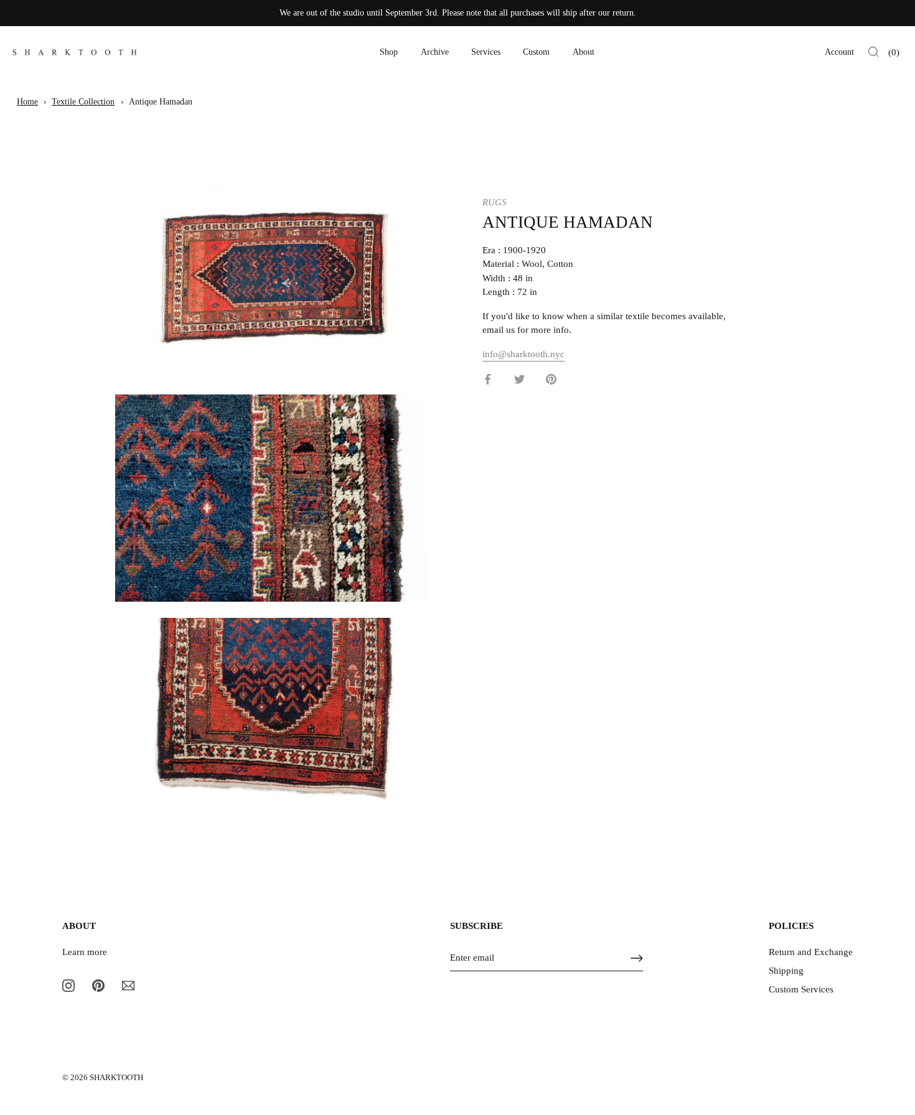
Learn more (84, 952)
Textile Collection (83, 101)
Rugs (494, 202)
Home (27, 101)
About (583, 52)
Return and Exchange (811, 952)
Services (485, 52)
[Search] (873, 52)
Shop (389, 52)
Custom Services (801, 989)
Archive (435, 52)
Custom (536, 52)
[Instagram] (68, 985)
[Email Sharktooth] (128, 985)
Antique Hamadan (160, 101)
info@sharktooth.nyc (523, 353)
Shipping (786, 971)
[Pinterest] (98, 985)
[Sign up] (637, 958)
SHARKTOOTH (116, 1077)
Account (839, 52)
